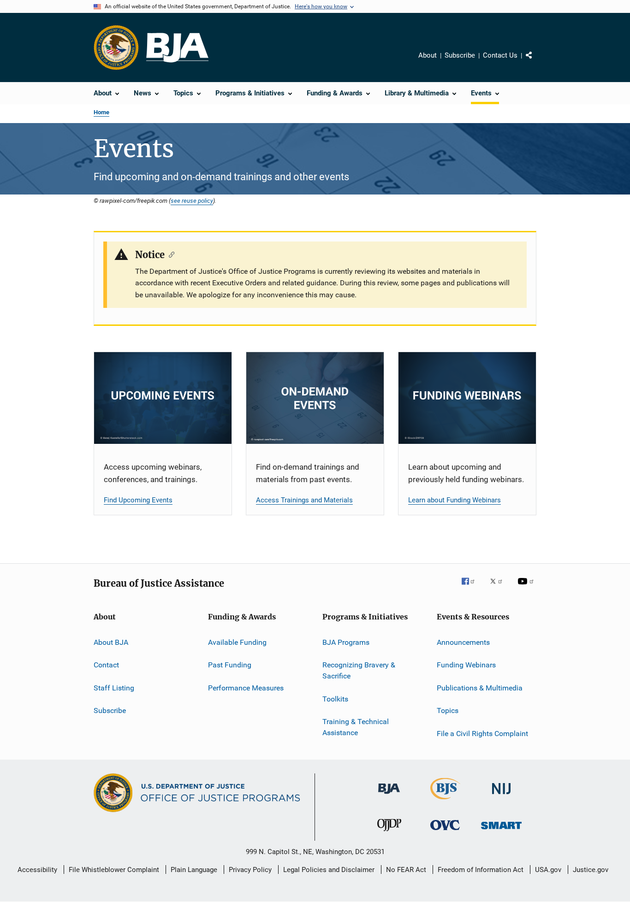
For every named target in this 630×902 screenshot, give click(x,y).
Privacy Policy (250, 870)
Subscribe (460, 55)
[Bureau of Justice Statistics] (445, 801)
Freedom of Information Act (480, 870)
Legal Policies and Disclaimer (328, 870)
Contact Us (500, 55)
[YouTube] (527, 588)
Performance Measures (246, 688)
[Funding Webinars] (467, 398)
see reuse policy (192, 200)
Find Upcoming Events (138, 500)
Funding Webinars (466, 664)
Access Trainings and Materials (304, 500)
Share (536, 61)
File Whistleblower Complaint (114, 870)
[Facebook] (472, 588)
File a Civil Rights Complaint (482, 733)
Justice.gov (590, 870)
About (427, 55)
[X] (499, 588)
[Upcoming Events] (163, 398)
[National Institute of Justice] (501, 796)
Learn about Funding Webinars (454, 500)
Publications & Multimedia (480, 688)
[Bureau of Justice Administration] (389, 795)
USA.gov (548, 870)
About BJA (111, 642)
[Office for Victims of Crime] (445, 831)
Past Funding (229, 664)
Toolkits (335, 698)
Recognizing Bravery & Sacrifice (358, 670)
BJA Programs (345, 642)
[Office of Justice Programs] (116, 47)
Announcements (463, 642)
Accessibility (37, 870)
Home (101, 112)
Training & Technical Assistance (355, 727)
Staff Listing (114, 688)
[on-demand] (315, 398)
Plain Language (194, 870)
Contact (106, 664)
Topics (447, 710)
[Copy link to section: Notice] (169, 254)
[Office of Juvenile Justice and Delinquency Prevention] (389, 833)
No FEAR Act (406, 870)
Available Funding (237, 642)
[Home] (177, 47)
